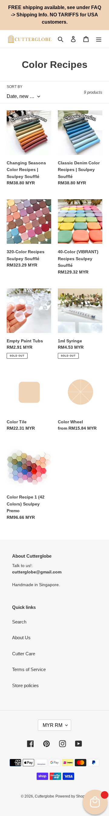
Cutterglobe (44, 796)
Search (19, 621)
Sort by (14, 87)
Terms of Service (29, 669)
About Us (21, 637)
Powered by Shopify (71, 796)
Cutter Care (23, 653)
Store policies (25, 685)
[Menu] (98, 38)
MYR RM (52, 725)
